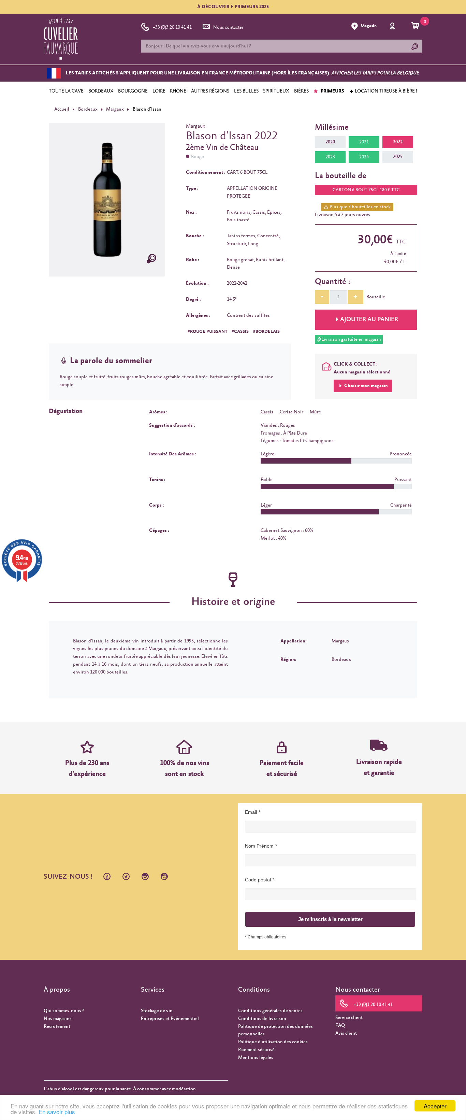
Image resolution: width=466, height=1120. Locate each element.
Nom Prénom (259, 846)
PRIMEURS (332, 91)
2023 (330, 157)
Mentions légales (255, 1057)
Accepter (435, 1106)
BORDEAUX (101, 91)
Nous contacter (228, 27)
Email (251, 812)
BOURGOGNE (133, 91)
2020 (330, 142)
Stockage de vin (157, 1010)
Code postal (258, 879)
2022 (398, 142)
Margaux (115, 109)
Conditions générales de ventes (270, 1010)
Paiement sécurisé (256, 1049)
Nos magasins (58, 1018)
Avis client (346, 1033)
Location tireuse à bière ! (385, 91)
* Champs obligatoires (265, 937)
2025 (398, 156)
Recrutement (57, 1026)
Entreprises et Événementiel (170, 1018)
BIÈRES (301, 91)
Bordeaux (88, 109)
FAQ (340, 1025)
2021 (364, 142)
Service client (349, 1017)
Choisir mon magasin (365, 385)
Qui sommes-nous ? (64, 1010)
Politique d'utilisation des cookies (273, 1042)
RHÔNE (178, 91)
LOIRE (158, 91)
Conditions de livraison (262, 1018)
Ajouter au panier (369, 319)
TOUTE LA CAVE (66, 91)
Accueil (61, 109)
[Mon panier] (416, 26)
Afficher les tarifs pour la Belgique (375, 73)
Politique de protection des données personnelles (275, 1030)
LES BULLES (246, 91)
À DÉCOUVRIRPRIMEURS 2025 (233, 7)
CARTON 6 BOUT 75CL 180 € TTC (366, 190)
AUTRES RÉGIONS (210, 91)
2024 (364, 157)
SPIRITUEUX (276, 91)
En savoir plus (57, 1111)
